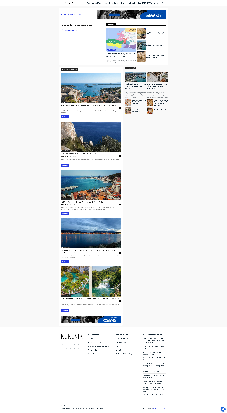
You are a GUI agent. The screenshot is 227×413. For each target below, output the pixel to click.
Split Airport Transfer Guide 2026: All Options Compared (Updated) (155, 33)
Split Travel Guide (65, 199)
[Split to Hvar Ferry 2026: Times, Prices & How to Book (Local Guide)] (91, 88)
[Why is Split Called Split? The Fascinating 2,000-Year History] (141, 45)
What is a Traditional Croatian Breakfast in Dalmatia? (139, 101)
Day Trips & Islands (65, 102)
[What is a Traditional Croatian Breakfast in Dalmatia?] (128, 102)
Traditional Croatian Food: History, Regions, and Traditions (157, 86)
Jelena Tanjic (64, 107)
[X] (70, 348)
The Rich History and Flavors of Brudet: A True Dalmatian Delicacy (161, 102)
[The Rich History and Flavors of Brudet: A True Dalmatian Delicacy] (150, 102)
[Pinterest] (62, 348)
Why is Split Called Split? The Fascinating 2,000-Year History (155, 44)
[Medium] (78, 344)
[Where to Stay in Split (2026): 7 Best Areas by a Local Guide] (121, 40)
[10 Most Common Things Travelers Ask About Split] (91, 185)
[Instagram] (70, 344)
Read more (65, 117)
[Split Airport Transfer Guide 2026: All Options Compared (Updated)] (141, 33)
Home (64, 14)
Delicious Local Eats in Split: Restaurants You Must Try (138, 109)
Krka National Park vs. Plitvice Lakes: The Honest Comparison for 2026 (90, 299)
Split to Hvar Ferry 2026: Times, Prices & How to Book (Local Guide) (89, 105)
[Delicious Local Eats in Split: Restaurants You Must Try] (128, 110)
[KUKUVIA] (65, 3)
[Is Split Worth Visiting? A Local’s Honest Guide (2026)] (141, 56)
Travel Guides (111, 49)
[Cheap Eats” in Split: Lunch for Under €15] (150, 110)
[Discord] (62, 344)
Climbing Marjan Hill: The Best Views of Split (79, 154)
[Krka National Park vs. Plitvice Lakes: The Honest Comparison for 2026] (91, 281)
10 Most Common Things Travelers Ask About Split (82, 202)
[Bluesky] (74, 348)
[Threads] (78, 348)
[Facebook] (66, 344)
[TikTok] (66, 348)
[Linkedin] (74, 344)
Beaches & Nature (65, 150)
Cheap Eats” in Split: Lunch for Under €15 (160, 109)
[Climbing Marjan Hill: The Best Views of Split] (91, 137)
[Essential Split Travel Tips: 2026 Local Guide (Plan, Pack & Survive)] (91, 233)
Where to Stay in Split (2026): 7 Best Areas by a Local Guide (120, 55)
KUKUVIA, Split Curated (159, 408)
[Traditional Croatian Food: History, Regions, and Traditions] (157, 77)
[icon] (61, 14)
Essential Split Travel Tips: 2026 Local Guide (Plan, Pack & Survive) (88, 250)
